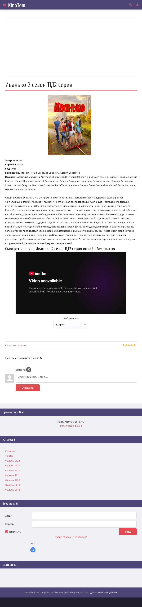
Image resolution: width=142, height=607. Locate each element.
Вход (79, 425)
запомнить (15, 531)
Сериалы (21, 345)
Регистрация (67, 425)
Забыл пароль (63, 536)
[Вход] (28, 369)
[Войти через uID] (33, 549)
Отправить (28, 388)
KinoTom (16, 5)
